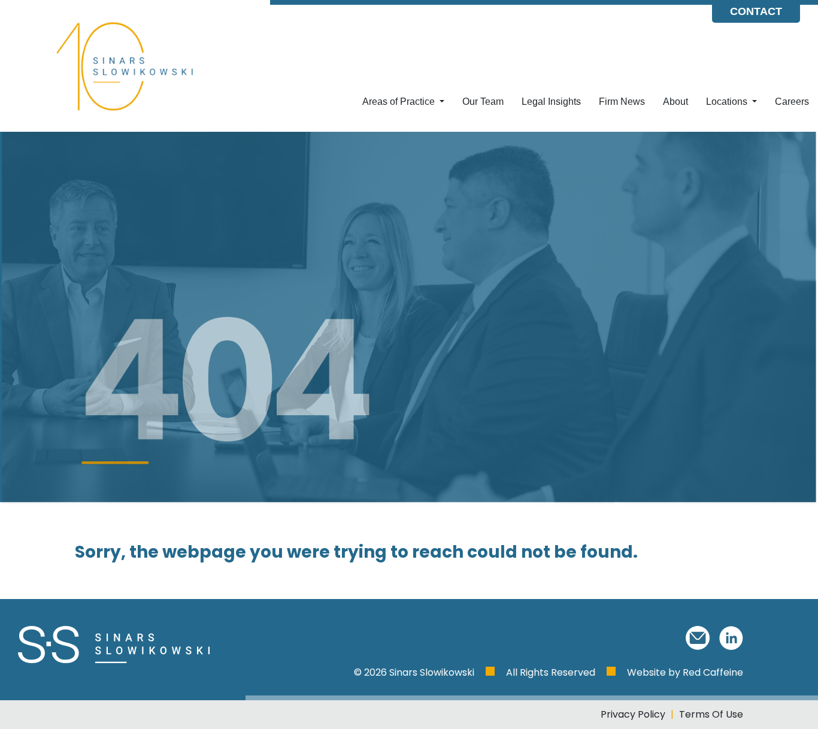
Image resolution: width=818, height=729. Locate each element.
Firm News (622, 101)
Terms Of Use (711, 714)
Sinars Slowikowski (433, 672)
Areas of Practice (399, 101)
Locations (728, 101)
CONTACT (756, 11)
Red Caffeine (713, 672)
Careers (792, 101)
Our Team (483, 101)
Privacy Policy (633, 714)
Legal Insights (551, 101)
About (675, 101)
